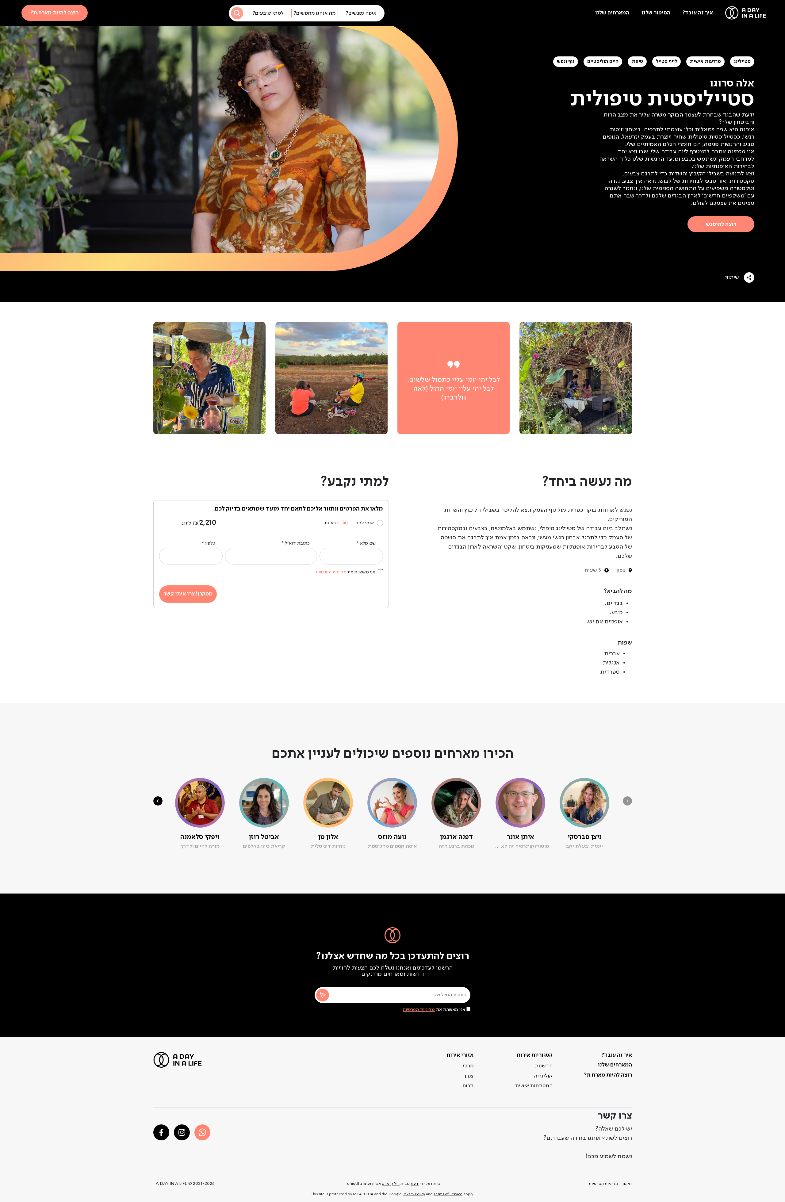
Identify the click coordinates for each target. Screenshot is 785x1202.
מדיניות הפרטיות (419, 1009)
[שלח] (322, 995)
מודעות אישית (705, 61)
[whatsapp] (202, 1132)
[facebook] (161, 1132)
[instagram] (182, 1132)
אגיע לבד (365, 523)
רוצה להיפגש (721, 224)
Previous (627, 801)
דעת (415, 1183)
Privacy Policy (414, 1194)
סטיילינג (742, 61)
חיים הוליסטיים (602, 61)
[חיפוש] (237, 13)
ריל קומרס (391, 1183)
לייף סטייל (666, 61)
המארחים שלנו (612, 13)
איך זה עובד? (698, 13)
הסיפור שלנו (655, 13)
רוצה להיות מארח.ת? (54, 13)
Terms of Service (448, 1194)
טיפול (637, 61)
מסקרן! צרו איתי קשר (188, 594)
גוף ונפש (565, 61)
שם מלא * (366, 543)
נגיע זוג (331, 523)
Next (158, 801)
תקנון (627, 1183)
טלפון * (208, 543)
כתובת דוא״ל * (295, 543)
